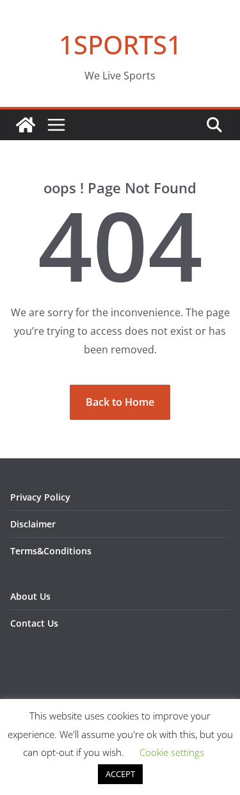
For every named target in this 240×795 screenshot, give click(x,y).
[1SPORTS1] (25, 124)
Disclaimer (33, 524)
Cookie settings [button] (172, 752)
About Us (30, 596)
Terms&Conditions (51, 551)
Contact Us (34, 623)
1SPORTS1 (120, 44)
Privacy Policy (40, 497)
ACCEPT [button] (120, 774)
